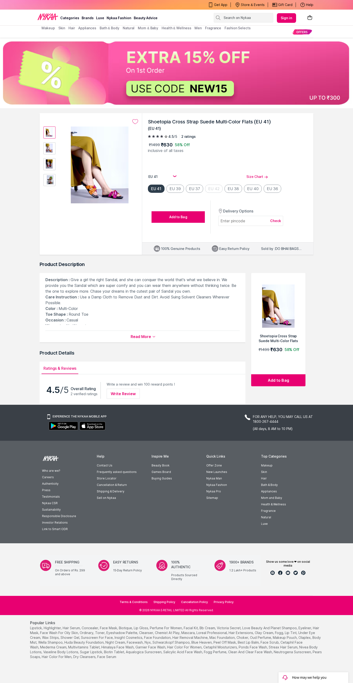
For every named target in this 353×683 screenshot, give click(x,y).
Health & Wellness (273, 504)
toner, (100, 633)
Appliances (269, 491)
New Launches (216, 472)
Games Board (161, 472)
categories (69, 18)
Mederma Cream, (53, 647)
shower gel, (70, 637)
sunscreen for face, (97, 637)
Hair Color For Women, (184, 647)
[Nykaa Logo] (48, 17)
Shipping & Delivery (110, 491)
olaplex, (304, 637)
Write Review (123, 393)
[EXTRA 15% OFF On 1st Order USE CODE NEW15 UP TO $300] (176, 73)
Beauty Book (161, 465)
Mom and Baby (271, 498)
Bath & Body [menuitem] (109, 28)
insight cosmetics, (129, 637)
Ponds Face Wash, (253, 647)
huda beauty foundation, (84, 642)
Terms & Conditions (134, 602)
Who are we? (51, 470)
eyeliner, (305, 628)
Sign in (286, 18)
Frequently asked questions (117, 472)
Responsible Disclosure (59, 516)
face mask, (109, 628)
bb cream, (208, 628)
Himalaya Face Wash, (117, 647)
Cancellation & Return (112, 485)
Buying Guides (162, 478)
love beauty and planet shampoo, (270, 628)
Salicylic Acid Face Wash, (183, 652)
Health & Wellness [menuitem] (176, 28)
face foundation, (157, 637)
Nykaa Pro (213, 491)
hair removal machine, (190, 637)
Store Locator (106, 478)
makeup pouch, (285, 637)
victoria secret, (229, 628)
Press (46, 490)
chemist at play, (167, 633)
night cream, (115, 642)
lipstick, (36, 628)
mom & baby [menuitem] (148, 28)
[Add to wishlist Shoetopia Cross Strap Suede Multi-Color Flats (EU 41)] (135, 122)
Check (275, 221)
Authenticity (50, 483)
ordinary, (87, 633)
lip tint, (291, 633)
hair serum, (72, 628)
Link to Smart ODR (55, 529)
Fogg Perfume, (215, 652)
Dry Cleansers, (84, 657)
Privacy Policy (224, 602)
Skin (264, 472)
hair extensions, (241, 633)
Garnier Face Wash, (150, 647)
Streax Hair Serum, (283, 647)
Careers (48, 477)
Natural (266, 517)
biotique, (126, 628)
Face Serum (106, 657)
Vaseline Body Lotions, (61, 652)
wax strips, (51, 637)
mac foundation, (222, 637)
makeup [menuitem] (48, 28)
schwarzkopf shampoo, (171, 642)
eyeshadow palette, (122, 633)
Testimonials (51, 496)
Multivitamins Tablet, (84, 647)
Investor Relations (55, 522)
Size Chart (254, 177)
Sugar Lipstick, (91, 652)
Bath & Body (269, 485)
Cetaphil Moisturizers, (220, 647)
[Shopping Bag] (310, 18)
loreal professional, (212, 633)
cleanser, (146, 633)
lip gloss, (141, 628)
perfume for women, (166, 628)
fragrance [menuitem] (213, 28)
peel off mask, (225, 642)
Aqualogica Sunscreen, (144, 652)
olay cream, (264, 633)
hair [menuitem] (71, 28)
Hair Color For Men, (57, 657)
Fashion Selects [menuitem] (238, 28)
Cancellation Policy (194, 602)
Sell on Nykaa (106, 498)
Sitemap (212, 498)
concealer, (90, 628)
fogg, (279, 633)
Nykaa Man (214, 478)
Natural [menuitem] (128, 28)
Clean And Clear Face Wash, (250, 652)
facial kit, (191, 628)
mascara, (188, 633)
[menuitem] (302, 32)
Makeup (267, 465)
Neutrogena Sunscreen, (293, 652)
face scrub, (270, 642)
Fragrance (268, 511)
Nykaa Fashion (119, 18)
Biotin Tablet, (114, 652)
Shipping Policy (164, 602)
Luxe (264, 524)
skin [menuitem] (61, 28)
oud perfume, (261, 637)
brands (88, 18)
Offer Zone (214, 465)
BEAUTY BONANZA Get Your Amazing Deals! (80, 4)
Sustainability (51, 509)
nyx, (148, 642)
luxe (100, 18)
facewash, (135, 642)
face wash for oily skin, (59, 633)
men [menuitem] (198, 28)
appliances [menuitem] (87, 28)
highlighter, (53, 628)
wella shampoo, (50, 642)
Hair (264, 478)
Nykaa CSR (50, 503)
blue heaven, (202, 642)
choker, (243, 637)
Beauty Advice (146, 18)
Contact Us (104, 465)
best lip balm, (249, 642)
